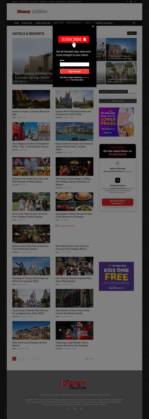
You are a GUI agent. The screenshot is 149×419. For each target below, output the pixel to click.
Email (62, 60)
